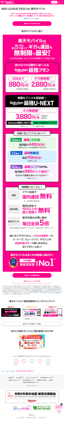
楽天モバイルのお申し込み (32, 23)
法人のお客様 (19, 377)
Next (61, 319)
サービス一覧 (20, 417)
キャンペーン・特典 (10, 371)
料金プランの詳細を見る (32, 275)
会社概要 (10, 377)
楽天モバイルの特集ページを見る (32, 324)
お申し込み (54, 2)
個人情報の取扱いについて (45, 377)
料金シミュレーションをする (32, 281)
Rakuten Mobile (3, 2)
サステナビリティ (41, 417)
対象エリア (51, 288)
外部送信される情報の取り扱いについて (31, 382)
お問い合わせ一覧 (30, 417)
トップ (2, 371)
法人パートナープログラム (31, 377)
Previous (2, 319)
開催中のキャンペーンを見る (31, 18)
